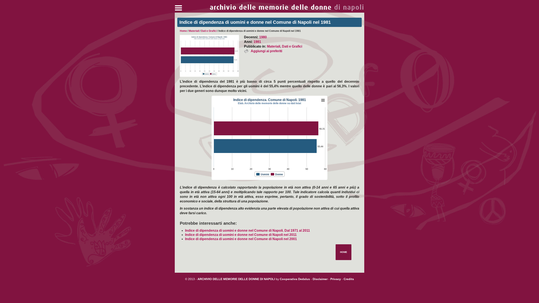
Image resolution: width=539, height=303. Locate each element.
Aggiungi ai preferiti (266, 51)
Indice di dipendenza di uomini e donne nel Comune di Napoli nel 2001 (241, 239)
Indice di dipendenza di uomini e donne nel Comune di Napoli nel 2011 (241, 235)
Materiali (194, 30)
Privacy (335, 279)
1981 (257, 42)
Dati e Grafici (209, 30)
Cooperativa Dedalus (295, 279)
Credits (349, 279)
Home (183, 30)
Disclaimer (320, 279)
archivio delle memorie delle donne (287, 7)
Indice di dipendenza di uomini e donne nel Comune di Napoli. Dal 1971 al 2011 (247, 230)
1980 (263, 37)
